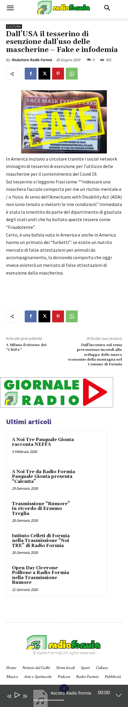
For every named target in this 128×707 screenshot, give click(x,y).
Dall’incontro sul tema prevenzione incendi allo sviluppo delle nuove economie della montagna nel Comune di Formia (95, 355)
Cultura (14, 26)
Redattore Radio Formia (32, 59)
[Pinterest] (58, 74)
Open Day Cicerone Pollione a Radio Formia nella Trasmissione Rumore (40, 575)
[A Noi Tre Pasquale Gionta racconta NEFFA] (89, 447)
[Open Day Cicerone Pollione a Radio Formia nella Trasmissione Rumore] (89, 576)
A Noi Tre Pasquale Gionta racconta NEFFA (43, 442)
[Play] (17, 696)
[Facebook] (31, 74)
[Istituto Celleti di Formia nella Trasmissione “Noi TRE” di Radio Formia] (89, 544)
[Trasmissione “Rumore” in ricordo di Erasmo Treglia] (89, 512)
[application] (60, 697)
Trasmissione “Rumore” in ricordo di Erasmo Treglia (41, 508)
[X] (44, 74)
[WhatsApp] (72, 74)
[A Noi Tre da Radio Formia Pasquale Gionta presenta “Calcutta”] (89, 480)
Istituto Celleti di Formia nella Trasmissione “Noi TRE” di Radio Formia (41, 541)
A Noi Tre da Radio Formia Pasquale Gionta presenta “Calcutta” (43, 476)
